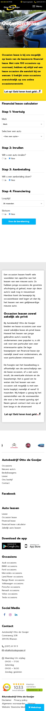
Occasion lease (9, 517)
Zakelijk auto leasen (11, 527)
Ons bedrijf (7, 479)
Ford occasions (9, 569)
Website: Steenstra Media (14, 707)
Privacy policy (20, 700)
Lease (5, 476)
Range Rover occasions (13, 580)
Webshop (35, 707)
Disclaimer (7, 700)
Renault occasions (10, 590)
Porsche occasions (11, 587)
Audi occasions (9, 562)
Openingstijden (28, 2)
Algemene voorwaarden (13, 703)
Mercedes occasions (12, 573)
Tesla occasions (9, 597)
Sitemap (31, 703)
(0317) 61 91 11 (41, 2)
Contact (6, 483)
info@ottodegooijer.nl (15, 650)
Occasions (7, 465)
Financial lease (9, 520)
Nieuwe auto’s (8, 469)
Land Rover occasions (12, 576)
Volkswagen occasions (12, 583)
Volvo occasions (10, 593)
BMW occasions (9, 566)
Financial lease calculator (14, 524)
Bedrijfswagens (9, 472)
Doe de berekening (19, 221)
